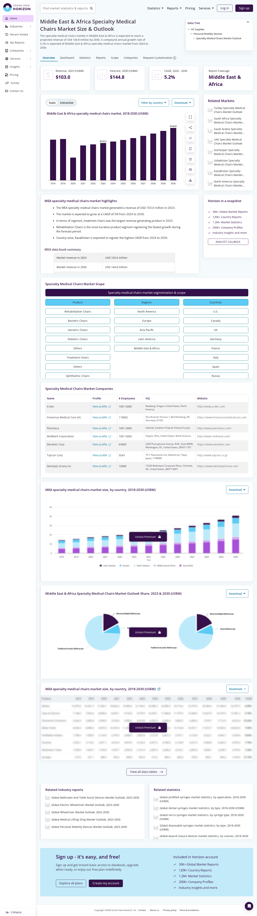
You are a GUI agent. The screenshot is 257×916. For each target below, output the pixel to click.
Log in (225, 8)
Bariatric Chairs (77, 320)
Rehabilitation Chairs (78, 311)
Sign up (244, 8)
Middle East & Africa (147, 348)
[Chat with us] (249, 906)
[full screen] (190, 117)
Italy (215, 357)
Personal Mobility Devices (208, 33)
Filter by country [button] (152, 102)
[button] (197, 29)
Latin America (146, 339)
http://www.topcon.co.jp (212, 455)
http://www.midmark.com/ (213, 436)
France (215, 348)
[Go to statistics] (159, 689)
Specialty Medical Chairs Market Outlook (218, 38)
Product (78, 302)
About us (154, 910)
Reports (172, 8)
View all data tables (144, 772)
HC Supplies (197, 29)
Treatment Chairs (78, 357)
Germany (215, 339)
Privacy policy (169, 910)
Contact (142, 910)
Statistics (153, 8)
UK (215, 330)
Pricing (190, 8)
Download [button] (181, 102)
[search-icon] (91, 8)
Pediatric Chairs (78, 339)
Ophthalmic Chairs (78, 376)
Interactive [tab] (66, 102)
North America (147, 311)
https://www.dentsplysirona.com (217, 466)
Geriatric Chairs (78, 330)
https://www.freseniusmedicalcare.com (222, 417)
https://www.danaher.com (213, 444)
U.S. (215, 311)
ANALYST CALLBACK (228, 241)
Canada (216, 320)
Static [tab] (52, 102)
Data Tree (194, 23)
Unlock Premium (146, 537)
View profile (100, 406)
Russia (216, 376)
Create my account (106, 883)
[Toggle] (188, 29)
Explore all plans (71, 883)
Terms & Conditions (189, 910)
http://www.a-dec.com (211, 406)
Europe (146, 320)
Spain (215, 366)
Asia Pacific (147, 330)
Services (205, 8)
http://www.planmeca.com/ (214, 428)
